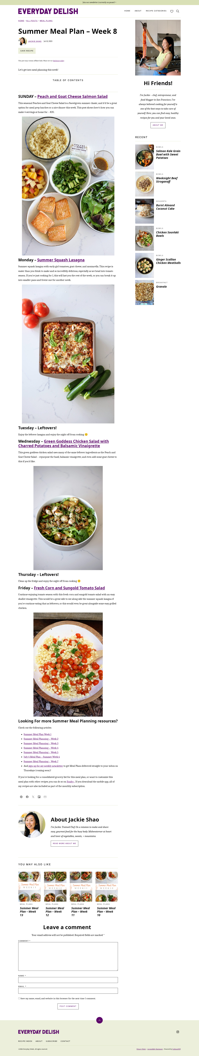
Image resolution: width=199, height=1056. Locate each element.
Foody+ (70, 781)
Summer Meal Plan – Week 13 (29, 911)
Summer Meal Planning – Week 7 (41, 761)
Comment (24, 941)
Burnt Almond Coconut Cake (165, 206)
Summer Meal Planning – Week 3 (41, 743)
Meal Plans (46, 21)
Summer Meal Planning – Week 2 (41, 738)
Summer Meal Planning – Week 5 (41, 752)
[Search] (178, 11)
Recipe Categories (156, 11)
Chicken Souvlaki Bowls (167, 234)
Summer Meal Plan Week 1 (37, 734)
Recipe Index (25, 1041)
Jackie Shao (35, 41)
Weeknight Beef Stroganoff (166, 179)
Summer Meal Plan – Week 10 (106, 911)
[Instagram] (178, 1032)
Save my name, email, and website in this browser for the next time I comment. (58, 998)
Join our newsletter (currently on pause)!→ (99, 2)
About (138, 11)
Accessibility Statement (155, 1049)
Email (22, 986)
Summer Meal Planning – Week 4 (41, 747)
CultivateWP (176, 1049)
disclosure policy (58, 61)
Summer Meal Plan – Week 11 (80, 911)
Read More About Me (64, 843)
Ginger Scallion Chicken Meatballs (168, 261)
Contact (65, 1041)
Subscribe (51, 1041)
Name (22, 976)
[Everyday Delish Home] (48, 11)
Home (127, 11)
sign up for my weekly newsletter (45, 765)
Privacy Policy (141, 1049)
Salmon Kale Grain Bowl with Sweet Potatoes (168, 154)
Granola (161, 286)
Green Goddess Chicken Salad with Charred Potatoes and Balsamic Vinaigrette (63, 443)
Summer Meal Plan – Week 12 (55, 911)
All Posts (31, 21)
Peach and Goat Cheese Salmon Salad (72, 96)
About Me (158, 125)
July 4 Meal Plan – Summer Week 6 (42, 756)
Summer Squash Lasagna (61, 259)
